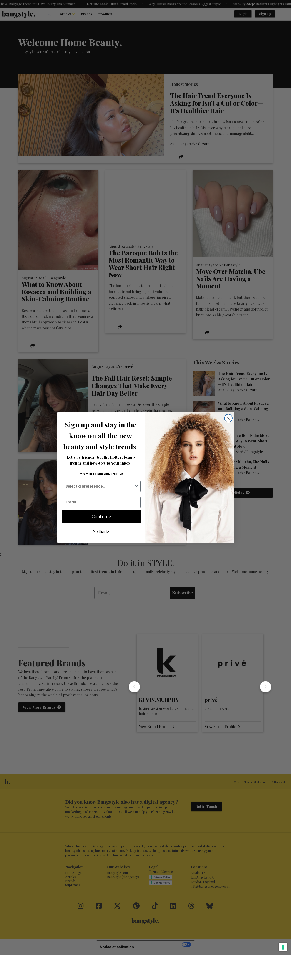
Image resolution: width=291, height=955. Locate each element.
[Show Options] (136, 486)
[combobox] (99, 486)
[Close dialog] (228, 418)
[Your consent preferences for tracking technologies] (283, 947)
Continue (101, 516)
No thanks (101, 531)
